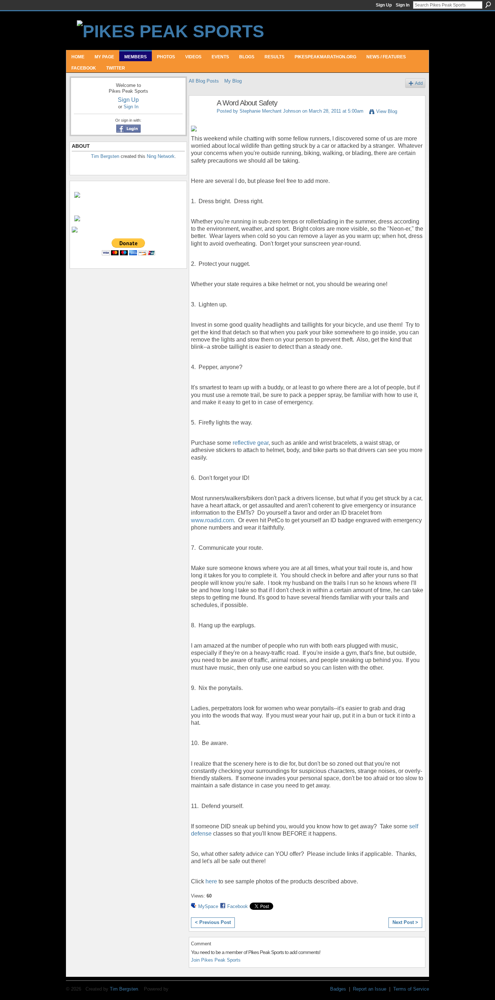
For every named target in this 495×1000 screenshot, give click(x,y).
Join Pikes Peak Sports (216, 960)
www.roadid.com (212, 520)
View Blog (386, 111)
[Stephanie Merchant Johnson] (200, 118)
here (211, 881)
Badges (338, 989)
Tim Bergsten (105, 156)
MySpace (208, 906)
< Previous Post (213, 922)
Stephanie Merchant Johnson (270, 111)
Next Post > (405, 922)
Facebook (237, 906)
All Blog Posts (204, 81)
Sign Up (384, 5)
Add (419, 83)
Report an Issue (369, 989)
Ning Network (161, 156)
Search (488, 4)
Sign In (402, 5)
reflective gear (251, 443)
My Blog (233, 81)
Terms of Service (411, 989)
